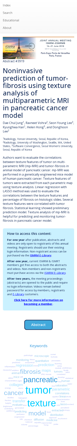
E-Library (18, 294)
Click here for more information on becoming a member (38, 302)
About (7, 28)
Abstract (38, 324)
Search (7, 13)
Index (6, 5)
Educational (11, 20)
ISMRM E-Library (40, 255)
